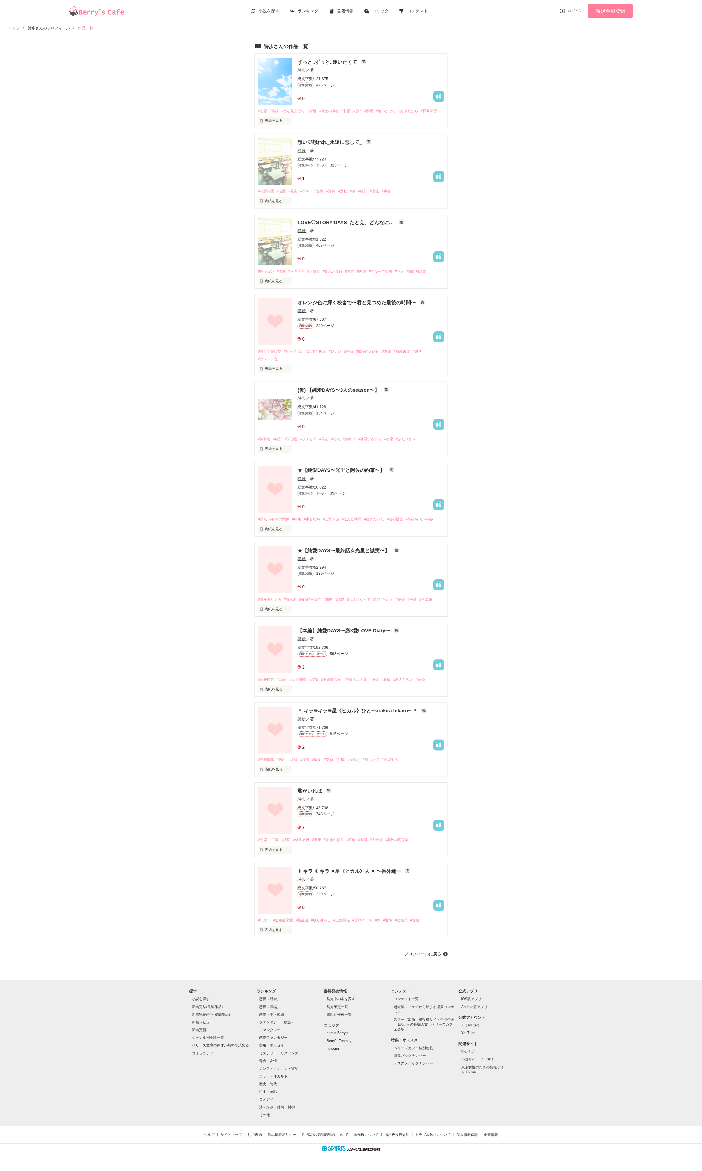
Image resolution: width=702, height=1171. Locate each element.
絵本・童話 (268, 1092)
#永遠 (374, 191)
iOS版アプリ (471, 999)
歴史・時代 (268, 1084)
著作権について (366, 1135)
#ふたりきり (406, 439)
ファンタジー (270, 1030)
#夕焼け (353, 760)
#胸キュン (266, 271)
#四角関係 (429, 111)
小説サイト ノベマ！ (477, 1059)
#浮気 (330, 191)
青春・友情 (268, 1061)
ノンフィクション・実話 (278, 1068)
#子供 (412, 599)
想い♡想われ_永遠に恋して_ (331, 142)
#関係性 (291, 439)
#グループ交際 (312, 191)
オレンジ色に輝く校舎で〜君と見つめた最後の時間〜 (357, 302)
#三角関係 (331, 519)
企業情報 (491, 1135)
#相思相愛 (266, 191)
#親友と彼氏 (316, 351)
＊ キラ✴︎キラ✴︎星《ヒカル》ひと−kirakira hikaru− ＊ (358, 710)
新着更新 (199, 1030)
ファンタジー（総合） (277, 1022)
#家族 (350, 840)
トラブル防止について (433, 1135)
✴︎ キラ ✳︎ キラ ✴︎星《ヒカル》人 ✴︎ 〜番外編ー (350, 871)
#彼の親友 (395, 519)
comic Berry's (337, 1033)
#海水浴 (290, 599)
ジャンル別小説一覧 (208, 1037)
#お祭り (349, 439)
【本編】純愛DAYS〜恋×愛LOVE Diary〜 (345, 630)
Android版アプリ (474, 1007)
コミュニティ (202, 1053)
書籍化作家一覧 (339, 1014)
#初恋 (262, 111)
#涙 (352, 191)
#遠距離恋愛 (416, 271)
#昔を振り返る (269, 599)
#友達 (386, 351)
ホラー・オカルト (273, 1076)
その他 (264, 1115)
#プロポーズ (362, 920)
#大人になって (358, 599)
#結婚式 (401, 920)
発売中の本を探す (341, 999)
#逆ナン (335, 351)
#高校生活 (390, 760)
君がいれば (311, 791)
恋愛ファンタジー (273, 1037)
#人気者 (313, 271)
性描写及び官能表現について (325, 1135)
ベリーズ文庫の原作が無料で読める (220, 1045)
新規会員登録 (610, 11)
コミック (380, 11)
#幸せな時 (312, 519)
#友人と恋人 (403, 680)
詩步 (302, 70)
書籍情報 (345, 11)
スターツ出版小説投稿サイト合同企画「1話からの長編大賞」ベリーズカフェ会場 (424, 1024)
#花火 (399, 271)
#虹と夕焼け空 (269, 351)
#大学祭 (376, 840)
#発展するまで (369, 439)
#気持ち (264, 439)
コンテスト (417, 11)
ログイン (575, 11)
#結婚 (400, 599)
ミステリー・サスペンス (278, 1053)
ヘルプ (209, 1135)
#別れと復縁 (332, 271)
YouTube (468, 1033)
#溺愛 (368, 111)
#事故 (429, 519)
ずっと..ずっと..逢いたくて (328, 62)
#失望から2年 (310, 599)
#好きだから (408, 111)
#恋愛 (339, 599)
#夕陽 (311, 111)
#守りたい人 (383, 599)
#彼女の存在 (329, 111)
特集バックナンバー (410, 1056)
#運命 (387, 920)
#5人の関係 (297, 680)
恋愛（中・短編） (273, 1014)
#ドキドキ (296, 271)
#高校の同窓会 (397, 840)
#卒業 (316, 840)
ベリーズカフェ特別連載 (413, 1048)
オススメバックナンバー (413, 1063)
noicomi (333, 1048)
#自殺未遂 (402, 351)
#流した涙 (371, 760)
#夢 (377, 920)
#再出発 (425, 599)
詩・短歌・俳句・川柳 (277, 1107)
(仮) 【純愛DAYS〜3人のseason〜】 (339, 390)
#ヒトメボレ (294, 351)
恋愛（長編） (270, 1007)
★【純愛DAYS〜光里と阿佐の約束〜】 (342, 470)
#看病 (385, 680)
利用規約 (255, 1135)
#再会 (386, 191)
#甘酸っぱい (351, 111)
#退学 (417, 351)
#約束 (296, 519)
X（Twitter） (471, 1025)
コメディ (266, 1099)
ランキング (308, 11)
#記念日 (264, 920)
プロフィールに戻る (422, 954)
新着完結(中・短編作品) (211, 1014)
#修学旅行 (301, 840)
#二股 (274, 840)
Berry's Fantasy (339, 1041)
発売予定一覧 (337, 1007)
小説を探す (269, 11)
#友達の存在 (334, 840)
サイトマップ (231, 1135)
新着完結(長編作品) (207, 1007)
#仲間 (361, 271)
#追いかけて (386, 111)
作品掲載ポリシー (282, 1135)
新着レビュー (202, 1022)
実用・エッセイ (271, 1045)
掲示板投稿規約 (396, 1135)
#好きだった (374, 519)
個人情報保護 (467, 1135)
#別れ (342, 191)
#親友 (293, 191)
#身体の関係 (279, 519)
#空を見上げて (293, 111)
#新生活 (302, 920)
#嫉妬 (285, 840)
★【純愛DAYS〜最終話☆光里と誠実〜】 (344, 550)
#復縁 (374, 680)
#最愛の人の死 (367, 351)
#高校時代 (414, 519)
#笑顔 (362, 191)
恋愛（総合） (270, 999)
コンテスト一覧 (406, 999)
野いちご (468, 1051)
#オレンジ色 (268, 359)
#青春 (349, 271)
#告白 (348, 351)
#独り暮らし (321, 920)
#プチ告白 (308, 439)
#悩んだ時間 (351, 519)
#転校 (274, 111)
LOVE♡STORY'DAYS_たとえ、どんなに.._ (347, 222)
